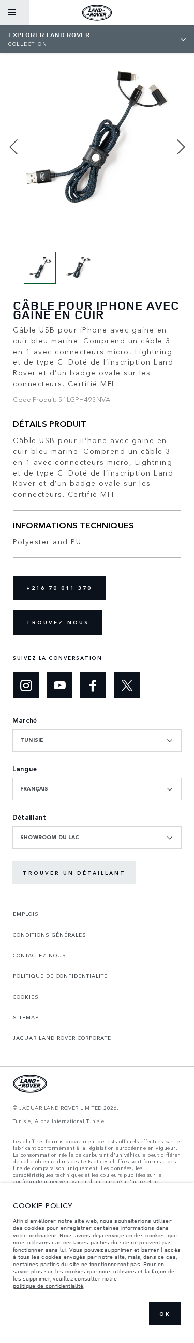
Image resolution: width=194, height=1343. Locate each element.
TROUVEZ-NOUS (57, 622)
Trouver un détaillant (74, 872)
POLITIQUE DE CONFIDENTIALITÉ (60, 975)
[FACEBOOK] (93, 685)
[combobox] (97, 740)
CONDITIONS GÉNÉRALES (49, 934)
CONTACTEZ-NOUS (39, 955)
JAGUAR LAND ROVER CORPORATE (62, 1037)
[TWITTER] (127, 685)
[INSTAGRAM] (26, 685)
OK (165, 1313)
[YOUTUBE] (59, 685)
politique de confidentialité (48, 1285)
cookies (75, 1271)
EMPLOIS (26, 914)
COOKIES (26, 996)
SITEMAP (26, 1017)
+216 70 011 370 (59, 587)
